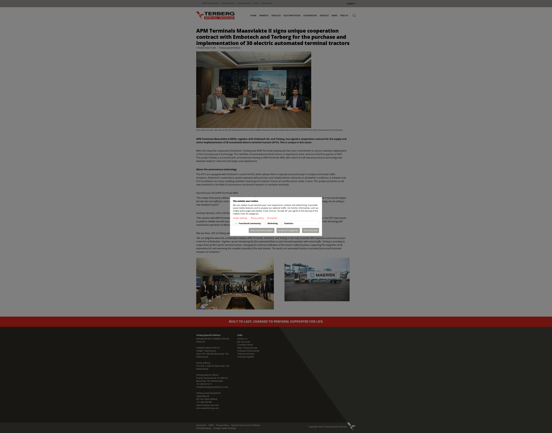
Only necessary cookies (261, 230)
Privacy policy (257, 218)
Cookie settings (240, 218)
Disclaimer (272, 218)
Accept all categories (288, 230)
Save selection (310, 230)
